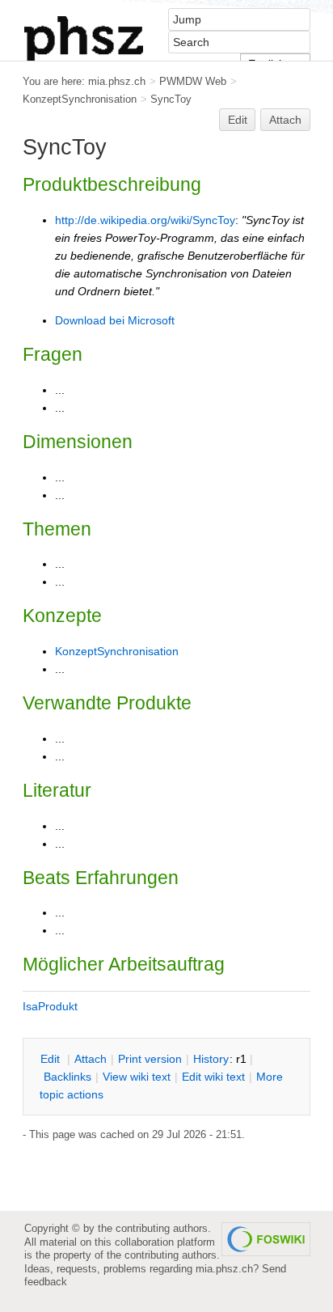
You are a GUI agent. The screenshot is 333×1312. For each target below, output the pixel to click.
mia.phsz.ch (116, 81)
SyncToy (171, 99)
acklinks (67, 1076)
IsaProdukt (50, 1006)
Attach (285, 119)
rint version (150, 1058)
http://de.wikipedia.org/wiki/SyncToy (145, 220)
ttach (90, 1058)
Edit (237, 119)
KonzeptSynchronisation (80, 99)
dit (51, 1058)
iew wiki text (137, 1076)
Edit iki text (213, 1076)
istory (211, 1058)
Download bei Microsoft (115, 320)
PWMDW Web (192, 81)
